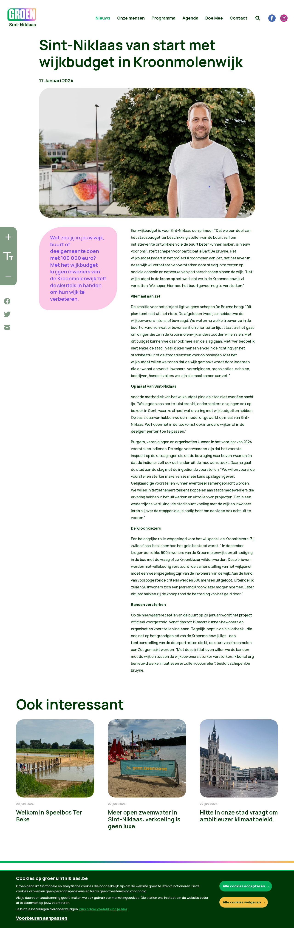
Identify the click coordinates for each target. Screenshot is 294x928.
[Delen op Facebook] (7, 301)
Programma (163, 18)
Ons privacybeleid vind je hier (103, 909)
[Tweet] (7, 314)
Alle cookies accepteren (244, 886)
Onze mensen (131, 18)
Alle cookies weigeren (242, 902)
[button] (258, 18)
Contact (238, 18)
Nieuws (103, 18)
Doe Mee (214, 18)
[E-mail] (7, 327)
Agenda (190, 18)
